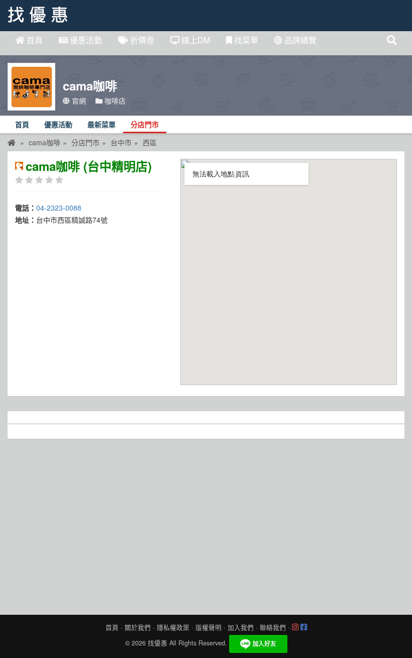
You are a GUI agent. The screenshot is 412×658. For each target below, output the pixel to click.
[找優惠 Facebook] (303, 627)
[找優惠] (12, 142)
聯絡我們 (273, 627)
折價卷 (141, 40)
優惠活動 (85, 40)
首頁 (34, 40)
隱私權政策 (173, 627)
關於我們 (138, 627)
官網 (78, 101)
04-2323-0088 (58, 208)
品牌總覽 (299, 40)
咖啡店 (114, 101)
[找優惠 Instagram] (295, 627)
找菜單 (245, 40)
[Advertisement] (206, 524)
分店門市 (145, 125)
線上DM (194, 40)
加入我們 (241, 627)
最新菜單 (101, 125)
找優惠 (157, 642)
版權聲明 (208, 627)
